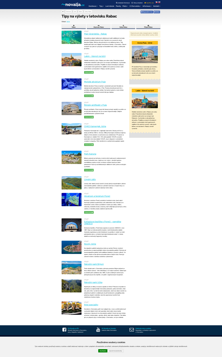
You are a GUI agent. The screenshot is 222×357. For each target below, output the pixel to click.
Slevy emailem (138, 3)
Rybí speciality (91, 305)
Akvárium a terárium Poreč (97, 196)
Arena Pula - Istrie (144, 43)
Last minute (109, 6)
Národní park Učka (93, 282)
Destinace (92, 6)
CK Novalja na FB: (73, 328)
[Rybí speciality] (72, 308)
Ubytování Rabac (98, 27)
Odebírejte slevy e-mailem (143, 328)
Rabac (80, 11)
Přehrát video (88, 72)
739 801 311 (150, 3)
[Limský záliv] (72, 182)
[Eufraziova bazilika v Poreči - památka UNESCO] (72, 225)
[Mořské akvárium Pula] (72, 84)
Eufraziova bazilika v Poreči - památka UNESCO (102, 223)
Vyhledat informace (124, 3)
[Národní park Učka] (72, 285)
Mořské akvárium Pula (95, 82)
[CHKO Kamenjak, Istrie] (72, 128)
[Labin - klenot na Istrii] (72, 59)
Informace (146, 6)
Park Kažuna (90, 154)
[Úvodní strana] (63, 11)
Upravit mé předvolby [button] (115, 351)
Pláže (125, 6)
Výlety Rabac (88, 11)
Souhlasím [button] (103, 351)
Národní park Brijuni (94, 264)
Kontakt (156, 6)
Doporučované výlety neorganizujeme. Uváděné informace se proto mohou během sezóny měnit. (144, 34)
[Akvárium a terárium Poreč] (72, 199)
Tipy (101, 6)
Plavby (118, 6)
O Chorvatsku (135, 6)
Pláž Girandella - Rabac (95, 34)
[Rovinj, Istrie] (72, 247)
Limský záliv (90, 179)
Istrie (75, 11)
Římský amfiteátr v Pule (95, 105)
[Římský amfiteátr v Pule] (72, 108)
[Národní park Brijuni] (72, 267)
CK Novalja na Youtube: (109, 328)
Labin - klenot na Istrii (95, 56)
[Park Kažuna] (72, 157)
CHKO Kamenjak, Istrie (95, 126)
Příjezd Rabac (148, 27)
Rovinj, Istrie (90, 244)
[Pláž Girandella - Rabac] (72, 37)
